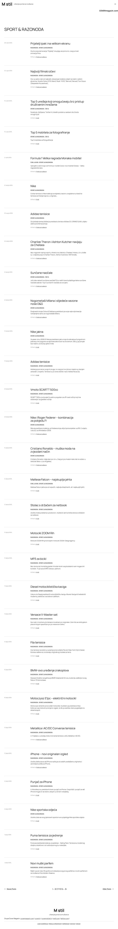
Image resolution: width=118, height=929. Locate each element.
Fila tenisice (37, 642)
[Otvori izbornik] (115, 4)
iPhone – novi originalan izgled (49, 754)
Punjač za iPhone (41, 781)
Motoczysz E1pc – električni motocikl (53, 698)
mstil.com (56, 918)
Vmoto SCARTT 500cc (44, 389)
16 (66, 889)
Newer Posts (10, 889)
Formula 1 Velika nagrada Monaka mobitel (55, 158)
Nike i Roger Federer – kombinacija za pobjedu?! (51, 419)
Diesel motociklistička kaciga (48, 586)
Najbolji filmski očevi (42, 71)
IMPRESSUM (65, 924)
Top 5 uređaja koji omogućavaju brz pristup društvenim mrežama (57, 103)
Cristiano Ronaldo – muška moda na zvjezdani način (52, 450)
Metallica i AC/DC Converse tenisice (52, 728)
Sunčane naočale (41, 272)
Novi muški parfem (41, 863)
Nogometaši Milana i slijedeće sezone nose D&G (54, 302)
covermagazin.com (27, 918)
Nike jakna (36, 331)
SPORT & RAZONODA (46, 47)
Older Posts (108, 889)
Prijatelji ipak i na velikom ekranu (50, 43)
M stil (7, 4)
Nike (33, 186)
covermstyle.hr (47, 918)
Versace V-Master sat (44, 614)
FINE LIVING (34, 162)
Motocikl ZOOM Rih (42, 533)
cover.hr (38, 918)
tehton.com (65, 918)
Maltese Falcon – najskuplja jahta (51, 479)
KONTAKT (72, 924)
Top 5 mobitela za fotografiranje (50, 132)
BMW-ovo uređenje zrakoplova (49, 670)
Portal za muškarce (41, 57)
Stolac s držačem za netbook (48, 505)
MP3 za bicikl (38, 558)
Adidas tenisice (40, 213)
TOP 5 (47, 108)
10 (55, 889)
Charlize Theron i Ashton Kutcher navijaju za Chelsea (56, 243)
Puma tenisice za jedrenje (46, 835)
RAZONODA (34, 47)
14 (62, 889)
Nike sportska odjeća (43, 809)
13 (60, 889)
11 (57, 889)
